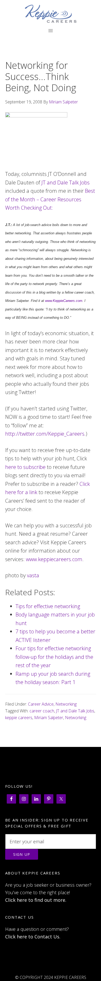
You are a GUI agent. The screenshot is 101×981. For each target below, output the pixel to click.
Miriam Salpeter (48, 717)
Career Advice (41, 704)
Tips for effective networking (48, 606)
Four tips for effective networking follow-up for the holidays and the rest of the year (54, 657)
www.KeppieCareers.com (63, 301)
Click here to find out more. (35, 900)
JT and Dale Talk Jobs (65, 182)
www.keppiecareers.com (54, 559)
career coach (42, 711)
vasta (33, 575)
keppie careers (18, 717)
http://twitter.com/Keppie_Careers (44, 433)
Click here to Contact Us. (32, 936)
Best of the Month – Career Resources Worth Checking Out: (50, 199)
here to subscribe (25, 466)
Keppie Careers (50, 14)
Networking (66, 704)
